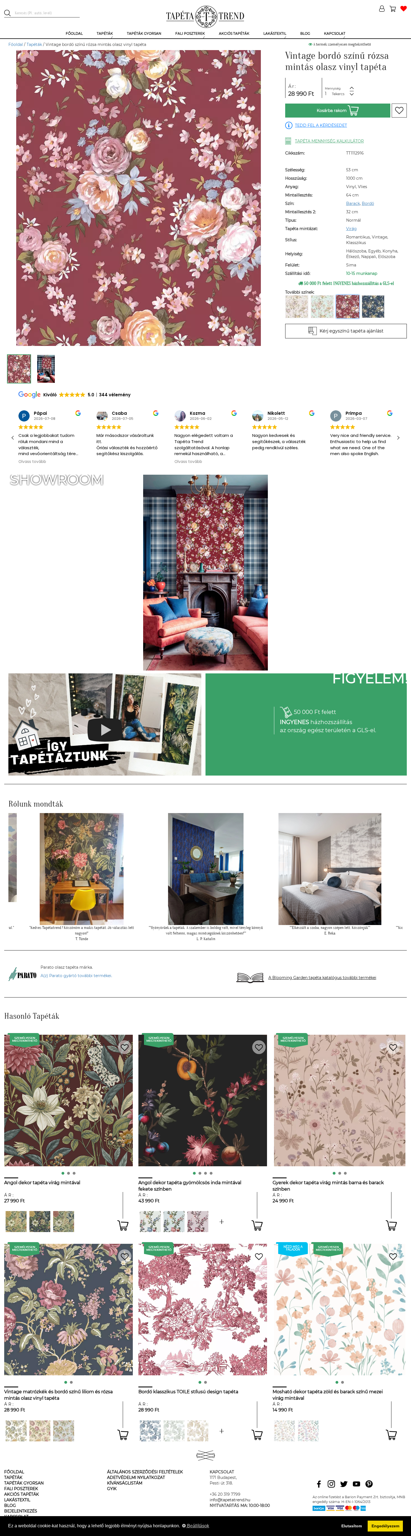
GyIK (112, 1488)
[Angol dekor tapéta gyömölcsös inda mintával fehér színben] (150, 1221)
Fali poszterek (21, 1488)
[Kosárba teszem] (123, 1225)
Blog (10, 1505)
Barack (353, 203)
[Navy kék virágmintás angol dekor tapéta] (39, 1221)
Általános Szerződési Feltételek (145, 1471)
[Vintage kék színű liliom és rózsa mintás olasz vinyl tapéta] (16, 1430)
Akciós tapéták (21, 1494)
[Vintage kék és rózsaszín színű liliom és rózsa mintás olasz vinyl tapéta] (63, 1430)
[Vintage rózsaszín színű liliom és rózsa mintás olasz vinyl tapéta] (39, 1430)
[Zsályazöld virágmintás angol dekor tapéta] (63, 1221)
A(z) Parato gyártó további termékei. (76, 975)
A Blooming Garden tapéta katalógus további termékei (322, 977)
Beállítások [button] (197, 1525)
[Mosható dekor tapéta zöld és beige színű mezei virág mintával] (284, 1430)
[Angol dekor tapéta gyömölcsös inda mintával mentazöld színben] (221, 1221)
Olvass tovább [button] (110, 461)
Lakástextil (17, 1499)
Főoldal (15, 44)
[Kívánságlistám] (403, 9)
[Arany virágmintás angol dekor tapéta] (16, 1221)
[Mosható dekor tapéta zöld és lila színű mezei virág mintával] (308, 1430)
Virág (351, 228)
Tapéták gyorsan (24, 1483)
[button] (398, 438)
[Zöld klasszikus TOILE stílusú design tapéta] (221, 1430)
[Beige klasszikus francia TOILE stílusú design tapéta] (197, 1430)
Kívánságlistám (124, 1483)
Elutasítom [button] (351, 1526)
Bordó (368, 203)
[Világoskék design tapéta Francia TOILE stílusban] (174, 1430)
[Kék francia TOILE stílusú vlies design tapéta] (150, 1430)
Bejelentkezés (20, 1511)
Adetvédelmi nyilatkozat (136, 1477)
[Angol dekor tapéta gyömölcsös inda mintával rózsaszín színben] (197, 1221)
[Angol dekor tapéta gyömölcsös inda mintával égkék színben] (174, 1221)
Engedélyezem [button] (385, 1526)
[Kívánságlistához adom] (399, 111)
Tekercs (338, 94)
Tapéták (34, 44)
